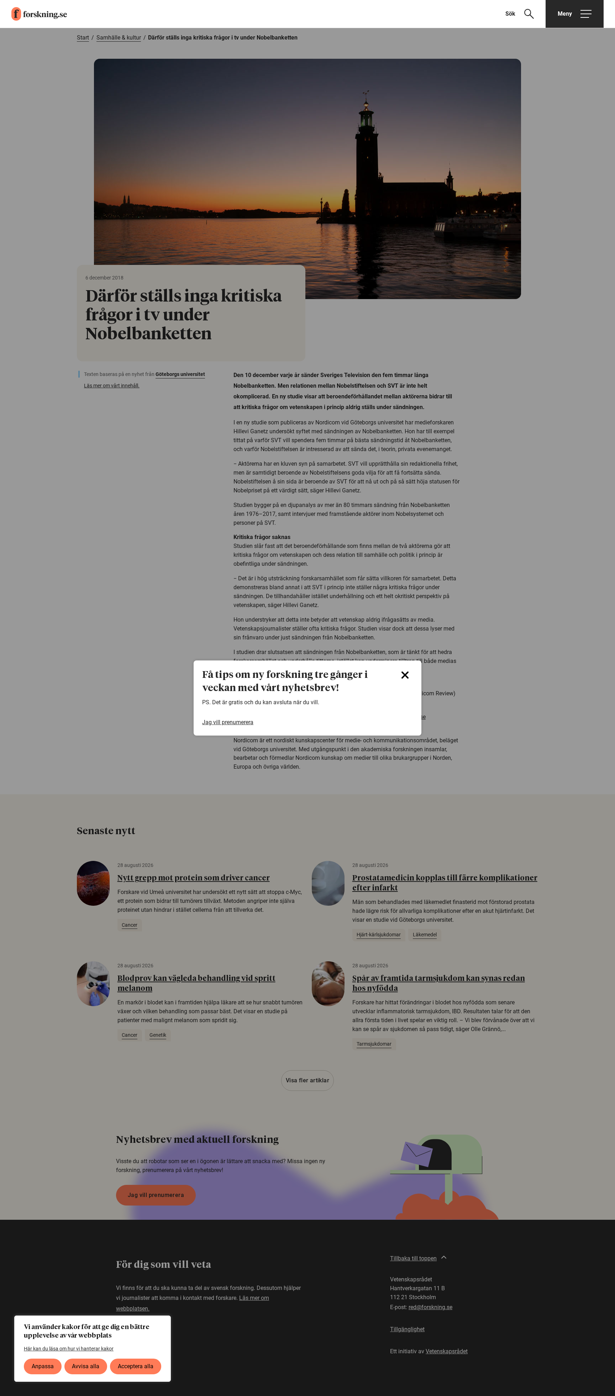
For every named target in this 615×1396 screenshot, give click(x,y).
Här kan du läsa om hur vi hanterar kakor (69, 1348)
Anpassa (43, 1366)
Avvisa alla (85, 1366)
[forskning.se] (33, 14)
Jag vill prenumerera (227, 722)
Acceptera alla (135, 1366)
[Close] (405, 675)
